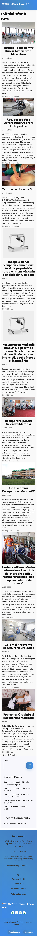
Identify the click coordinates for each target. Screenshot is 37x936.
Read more (12, 160)
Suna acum (29, 932)
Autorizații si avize (18, 894)
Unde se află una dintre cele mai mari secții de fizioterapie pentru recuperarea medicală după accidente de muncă (18, 575)
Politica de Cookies (18, 888)
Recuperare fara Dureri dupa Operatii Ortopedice (19, 123)
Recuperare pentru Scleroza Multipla (18, 422)
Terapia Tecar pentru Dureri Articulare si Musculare (18, 51)
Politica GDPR (18, 884)
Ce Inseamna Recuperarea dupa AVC (18, 489)
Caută (6, 760)
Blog (6, 96)
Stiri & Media (14, 96)
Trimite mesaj (14, 932)
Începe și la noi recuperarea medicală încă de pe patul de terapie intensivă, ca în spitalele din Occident (18, 268)
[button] (27, 4)
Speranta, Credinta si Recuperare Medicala (18, 716)
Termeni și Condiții (18, 879)
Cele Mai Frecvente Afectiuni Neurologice (18, 646)
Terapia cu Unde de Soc (18, 189)
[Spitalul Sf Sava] (13, 4)
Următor (14, 755)
